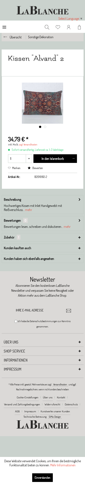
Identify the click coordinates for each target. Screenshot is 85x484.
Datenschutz (71, 404)
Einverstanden (42, 477)
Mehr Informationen (63, 465)
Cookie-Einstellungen (27, 397)
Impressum (30, 411)
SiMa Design (55, 416)
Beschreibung (12, 199)
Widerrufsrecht (52, 404)
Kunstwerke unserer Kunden (55, 411)
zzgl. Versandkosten (28, 144)
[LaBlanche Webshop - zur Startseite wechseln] (42, 10)
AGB (17, 411)
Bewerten (37, 168)
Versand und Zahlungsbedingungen (22, 404)
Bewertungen (12, 220)
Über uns (47, 397)
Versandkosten (60, 384)
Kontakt (61, 397)
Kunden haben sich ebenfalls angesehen (29, 259)
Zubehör (11, 237)
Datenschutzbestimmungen (44, 321)
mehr (28, 210)
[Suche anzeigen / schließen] (47, 27)
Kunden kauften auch (17, 248)
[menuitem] (4, 27)
